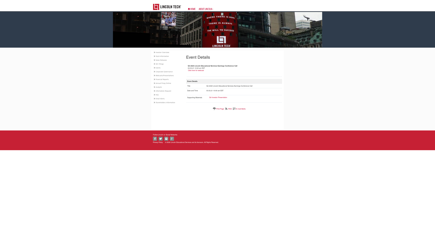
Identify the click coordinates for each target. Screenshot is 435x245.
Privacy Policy (158, 142)
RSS (230, 109)
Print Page (220, 109)
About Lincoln (205, 9)
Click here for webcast (196, 70)
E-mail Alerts (241, 109)
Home (192, 9)
